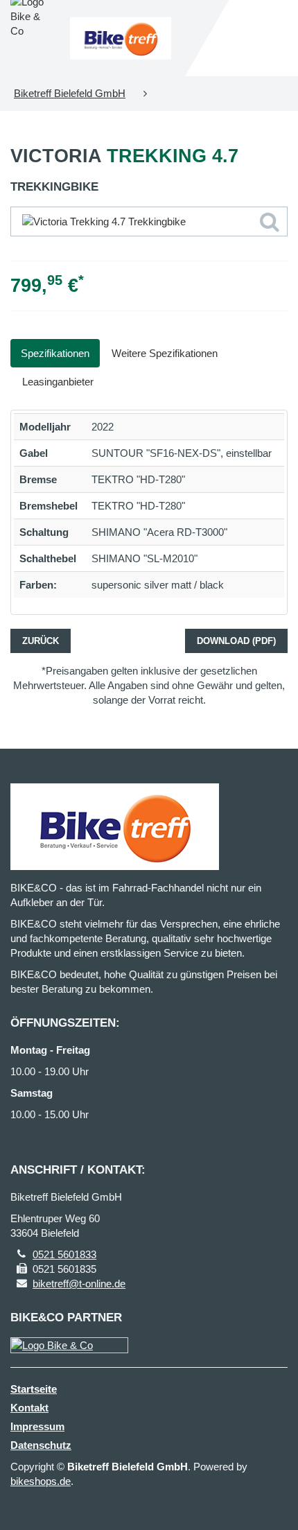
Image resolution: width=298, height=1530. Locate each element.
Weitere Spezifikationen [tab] (165, 353)
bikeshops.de (40, 1481)
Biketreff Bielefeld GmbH (69, 93)
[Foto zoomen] (149, 221)
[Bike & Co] (69, 1345)
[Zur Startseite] (120, 38)
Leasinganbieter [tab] (58, 382)
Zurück (40, 641)
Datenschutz (40, 1445)
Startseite (33, 1389)
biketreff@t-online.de (79, 1283)
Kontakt (29, 1408)
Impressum (37, 1426)
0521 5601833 (64, 1254)
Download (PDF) (236, 641)
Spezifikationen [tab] (55, 353)
